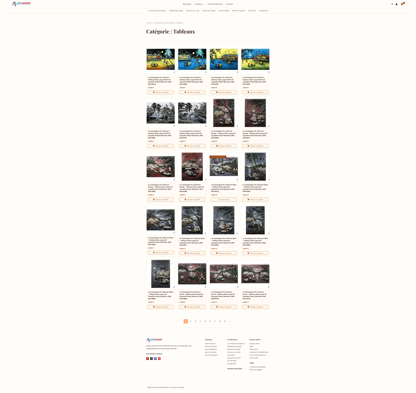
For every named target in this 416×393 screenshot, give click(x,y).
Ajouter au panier (162, 92)
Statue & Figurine (238, 11)
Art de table (231, 361)
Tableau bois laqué (176, 11)
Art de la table (223, 11)
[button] (392, 4)
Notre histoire (210, 344)
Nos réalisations (211, 349)
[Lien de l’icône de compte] (396, 4)
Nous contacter (211, 352)
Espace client (255, 344)
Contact (229, 4)
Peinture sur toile (192, 11)
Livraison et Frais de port (259, 352)
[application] (203, 4)
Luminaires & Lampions (157, 11)
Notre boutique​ (211, 346)
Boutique (187, 4)
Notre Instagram (211, 355)
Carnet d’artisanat (215, 4)
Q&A (251, 346)
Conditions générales (258, 367)
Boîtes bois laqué (208, 11)
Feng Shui (252, 11)
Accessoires (263, 11)
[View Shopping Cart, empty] (402, 4)
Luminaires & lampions (236, 344)
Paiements (254, 349)
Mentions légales (256, 370)
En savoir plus (224, 199)
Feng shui (231, 355)
